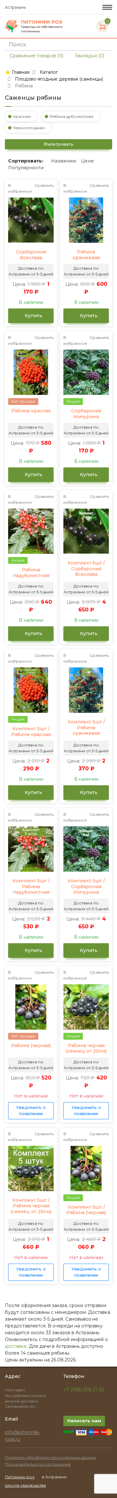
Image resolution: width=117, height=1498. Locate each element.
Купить (32, 316)
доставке (16, 1346)
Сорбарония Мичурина (86, 413)
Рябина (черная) (31, 1045)
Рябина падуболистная (31, 572)
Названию (63, 161)
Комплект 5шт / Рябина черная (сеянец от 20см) (30, 1206)
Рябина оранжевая (86, 255)
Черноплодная (29, 127)
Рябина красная (31, 411)
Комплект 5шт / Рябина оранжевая (86, 727)
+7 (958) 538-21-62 (83, 1389)
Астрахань (16, 7)
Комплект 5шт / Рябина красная (31, 731)
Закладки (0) (88, 56)
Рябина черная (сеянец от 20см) (86, 1048)
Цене (87, 161)
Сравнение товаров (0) (35, 56)
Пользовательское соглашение (38, 1464)
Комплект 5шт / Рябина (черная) (86, 1210)
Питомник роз (19, 1476)
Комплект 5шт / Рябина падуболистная (31, 886)
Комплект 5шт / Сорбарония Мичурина (86, 886)
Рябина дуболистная (71, 116)
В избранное (20, 188)
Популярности (26, 168)
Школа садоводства (25, 1485)
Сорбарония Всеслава (31, 255)
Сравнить (44, 185)
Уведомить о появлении (31, 1110)
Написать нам (84, 1420)
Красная (22, 116)
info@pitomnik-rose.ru (22, 1435)
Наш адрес (16, 1390)
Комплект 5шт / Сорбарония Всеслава (86, 568)
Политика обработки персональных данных (50, 1457)
